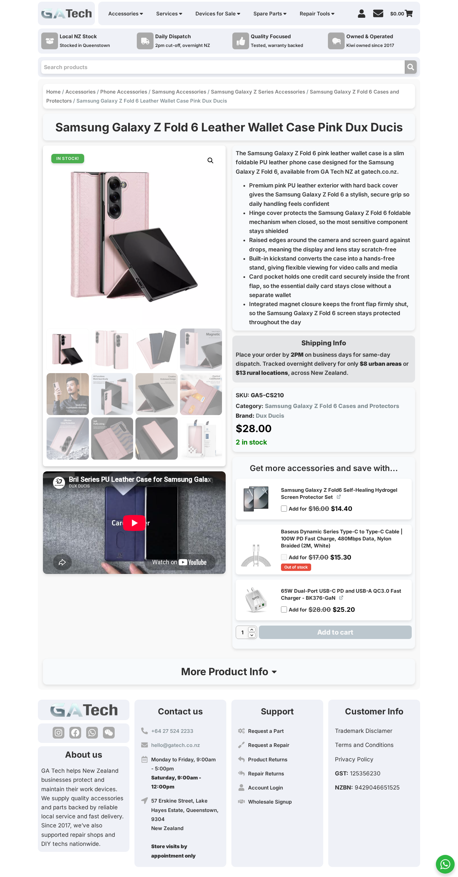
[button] (211, 161)
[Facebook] (75, 733)
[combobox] (223, 67)
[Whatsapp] (92, 733)
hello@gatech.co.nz (175, 745)
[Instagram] (58, 733)
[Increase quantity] (251, 629)
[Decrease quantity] (251, 635)
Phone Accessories (123, 92)
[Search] (411, 67)
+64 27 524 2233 (172, 731)
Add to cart (335, 632)
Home (53, 92)
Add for (320, 506)
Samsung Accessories (179, 92)
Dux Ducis (270, 415)
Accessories (80, 92)
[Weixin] (109, 733)
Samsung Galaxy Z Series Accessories (258, 92)
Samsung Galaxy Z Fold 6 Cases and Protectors (332, 406)
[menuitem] (125, 13)
